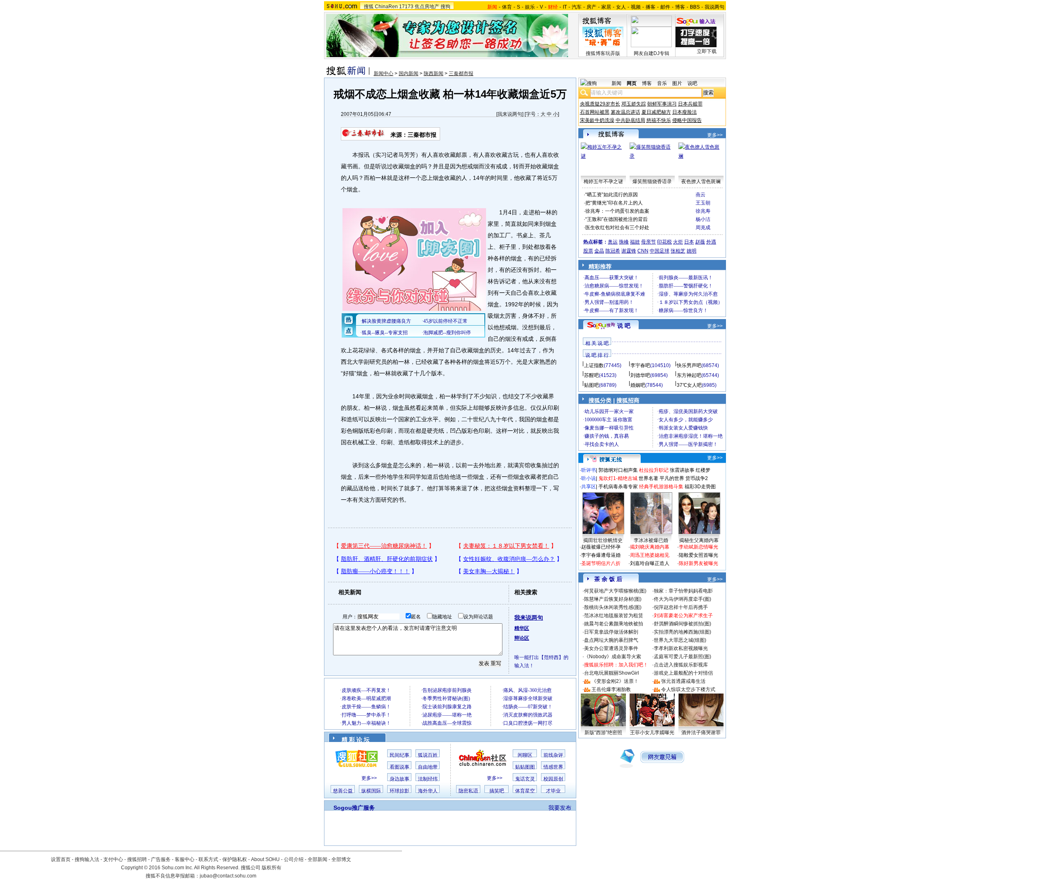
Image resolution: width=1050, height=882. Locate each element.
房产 (591, 7)
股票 (588, 251)
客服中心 (184, 859)
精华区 (521, 628)
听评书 (588, 470)
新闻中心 (383, 73)
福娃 (635, 242)
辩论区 (521, 638)
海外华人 (428, 791)
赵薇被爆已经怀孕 (601, 547)
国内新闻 (408, 73)
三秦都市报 (461, 73)
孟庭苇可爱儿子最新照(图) (682, 656)
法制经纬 (428, 779)
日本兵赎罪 (690, 104)
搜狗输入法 (87, 859)
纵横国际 (371, 791)
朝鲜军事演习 (662, 104)
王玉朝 (703, 203)
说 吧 (623, 325)
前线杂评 (553, 755)
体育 (507, 7)
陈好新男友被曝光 (698, 563)
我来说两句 (510, 114)
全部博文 (341, 859)
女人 (621, 7)
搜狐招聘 (137, 859)
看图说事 (399, 767)
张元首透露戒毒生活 (683, 681)
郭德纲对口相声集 (618, 470)
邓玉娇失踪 (633, 104)
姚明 (691, 251)
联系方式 (208, 859)
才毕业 (553, 791)
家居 (606, 7)
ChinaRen (386, 6)
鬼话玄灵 (525, 779)
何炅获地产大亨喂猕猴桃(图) (615, 591)
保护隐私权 (234, 859)
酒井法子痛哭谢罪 (701, 732)
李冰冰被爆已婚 (651, 540)
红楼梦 (703, 470)
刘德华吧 (640, 375)
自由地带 (428, 767)
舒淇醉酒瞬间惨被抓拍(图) (682, 624)
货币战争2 (696, 478)
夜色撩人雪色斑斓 (701, 181)
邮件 (665, 7)
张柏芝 (678, 251)
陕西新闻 (433, 73)
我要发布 (559, 807)
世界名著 (648, 478)
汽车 (577, 7)
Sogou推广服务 (354, 807)
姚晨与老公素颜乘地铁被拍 (613, 624)
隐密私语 (468, 791)
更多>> (369, 778)
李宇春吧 (640, 365)
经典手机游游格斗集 (661, 486)
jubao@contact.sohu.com (228, 876)
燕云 (700, 195)
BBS (695, 7)
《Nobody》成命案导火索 (612, 656)
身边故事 (399, 779)
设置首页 (61, 859)
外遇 (711, 242)
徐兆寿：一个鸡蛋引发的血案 (617, 211)
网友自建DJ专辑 (651, 53)
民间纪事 (399, 755)
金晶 (599, 251)
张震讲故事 (682, 470)
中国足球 (659, 251)
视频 (636, 7)
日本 (689, 242)
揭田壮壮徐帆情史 (603, 540)
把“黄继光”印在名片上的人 (614, 203)
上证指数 (594, 365)
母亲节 (648, 242)
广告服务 (161, 859)
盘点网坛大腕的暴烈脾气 (611, 640)
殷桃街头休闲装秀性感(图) (612, 607)
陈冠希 (612, 251)
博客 (680, 7)
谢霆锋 (628, 251)
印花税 (664, 242)
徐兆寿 (703, 211)
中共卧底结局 (630, 120)
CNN (642, 251)
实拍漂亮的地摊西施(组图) (682, 632)
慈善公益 (343, 791)
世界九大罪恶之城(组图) (680, 640)
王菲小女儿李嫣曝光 (652, 732)
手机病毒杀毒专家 (618, 486)
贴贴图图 (525, 767)
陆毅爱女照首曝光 (698, 555)
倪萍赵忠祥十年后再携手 (681, 607)
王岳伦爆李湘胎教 (611, 689)
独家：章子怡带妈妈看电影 (683, 591)
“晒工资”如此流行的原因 (611, 195)
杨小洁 (703, 219)
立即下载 (707, 51)
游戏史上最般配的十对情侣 (683, 673)
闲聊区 (525, 755)
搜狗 (445, 6)
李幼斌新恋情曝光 (698, 547)
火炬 (678, 242)
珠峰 (624, 242)
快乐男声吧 (689, 365)
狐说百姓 (428, 755)
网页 (632, 83)
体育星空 (525, 791)
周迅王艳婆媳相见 (649, 555)
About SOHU (265, 859)
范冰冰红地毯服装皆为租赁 (613, 615)
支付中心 (113, 859)
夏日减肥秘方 (656, 112)
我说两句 (714, 7)
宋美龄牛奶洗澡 (597, 120)
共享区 (588, 486)
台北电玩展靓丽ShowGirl (611, 673)
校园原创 (553, 779)
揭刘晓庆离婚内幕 (649, 547)
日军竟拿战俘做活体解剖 (611, 632)
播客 (650, 7)
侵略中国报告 (687, 120)
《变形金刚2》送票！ (615, 681)
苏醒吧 (591, 375)
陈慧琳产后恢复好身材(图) (612, 599)
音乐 (662, 83)
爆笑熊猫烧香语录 (652, 181)
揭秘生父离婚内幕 (699, 540)
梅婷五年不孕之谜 (603, 181)
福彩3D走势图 (700, 486)
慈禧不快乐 (658, 120)
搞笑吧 (496, 791)
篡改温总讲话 (625, 112)
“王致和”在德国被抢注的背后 (616, 219)
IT (565, 7)
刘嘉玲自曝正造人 (649, 563)
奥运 (613, 242)
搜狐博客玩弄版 (603, 53)
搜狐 (369, 6)
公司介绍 (294, 859)
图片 (677, 83)
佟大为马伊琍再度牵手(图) (682, 599)
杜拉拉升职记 (654, 470)
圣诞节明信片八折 (601, 563)
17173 (406, 6)
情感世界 (553, 767)
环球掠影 (399, 791)
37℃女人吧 (689, 385)
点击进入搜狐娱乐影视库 (681, 665)
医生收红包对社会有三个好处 (617, 227)
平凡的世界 (672, 478)
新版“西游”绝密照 (603, 732)
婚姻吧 (637, 385)
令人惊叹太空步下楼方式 (688, 689)
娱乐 (530, 7)
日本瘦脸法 (684, 112)
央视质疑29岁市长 (600, 104)
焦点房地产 (427, 6)
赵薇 (700, 242)
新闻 (616, 83)
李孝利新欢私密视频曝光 (681, 648)
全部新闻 (317, 859)
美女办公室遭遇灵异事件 (611, 648)
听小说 (588, 478)
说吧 (692, 83)
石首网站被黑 (594, 112)
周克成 (703, 227)
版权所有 (271, 868)
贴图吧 (591, 385)
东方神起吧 (689, 375)
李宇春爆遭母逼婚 (601, 555)
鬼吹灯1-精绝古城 (617, 478)
